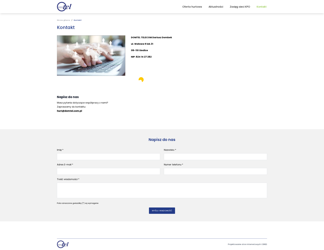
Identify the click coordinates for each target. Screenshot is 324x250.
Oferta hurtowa (192, 6)
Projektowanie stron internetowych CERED (247, 244)
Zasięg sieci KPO (240, 6)
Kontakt (262, 6)
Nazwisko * (170, 149)
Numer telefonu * (173, 164)
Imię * (60, 149)
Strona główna (63, 20)
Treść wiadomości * (68, 179)
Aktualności (216, 6)
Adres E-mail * (65, 164)
